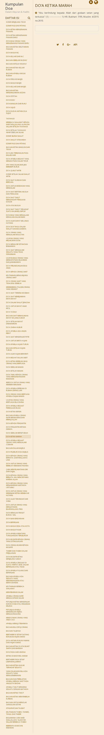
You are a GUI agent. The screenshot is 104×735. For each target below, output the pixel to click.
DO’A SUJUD (10, 107)
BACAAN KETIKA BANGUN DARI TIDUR (18, 148)
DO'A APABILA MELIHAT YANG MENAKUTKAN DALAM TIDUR (17, 160)
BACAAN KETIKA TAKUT (15, 693)
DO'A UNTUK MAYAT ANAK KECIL (16, 307)
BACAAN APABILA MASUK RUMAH (15, 74)
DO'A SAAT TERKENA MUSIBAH (17, 293)
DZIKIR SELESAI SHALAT (14, 136)
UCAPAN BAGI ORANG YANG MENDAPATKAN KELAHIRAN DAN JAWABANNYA (17, 260)
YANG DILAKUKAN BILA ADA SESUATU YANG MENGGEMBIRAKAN (16, 673)
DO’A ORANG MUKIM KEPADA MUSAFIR (17, 546)
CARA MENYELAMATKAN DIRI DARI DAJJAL (17, 470)
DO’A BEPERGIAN (12, 522)
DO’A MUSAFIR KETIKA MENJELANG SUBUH (14, 558)
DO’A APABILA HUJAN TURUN (17, 344)
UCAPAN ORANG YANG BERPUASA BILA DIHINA (15, 401)
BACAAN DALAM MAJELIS (15, 448)
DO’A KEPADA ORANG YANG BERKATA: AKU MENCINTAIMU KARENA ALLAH (17, 477)
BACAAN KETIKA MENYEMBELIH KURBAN (18, 697)
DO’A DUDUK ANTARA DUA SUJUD (16, 112)
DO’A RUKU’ (10, 100)
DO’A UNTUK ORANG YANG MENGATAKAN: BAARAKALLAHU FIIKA (16, 507)
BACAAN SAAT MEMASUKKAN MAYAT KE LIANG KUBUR (17, 317)
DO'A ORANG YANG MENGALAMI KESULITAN (15, 233)
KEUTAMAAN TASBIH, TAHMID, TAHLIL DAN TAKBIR (17, 713)
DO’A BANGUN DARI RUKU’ (16, 104)
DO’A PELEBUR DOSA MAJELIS (17, 452)
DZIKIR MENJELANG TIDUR (16, 22)
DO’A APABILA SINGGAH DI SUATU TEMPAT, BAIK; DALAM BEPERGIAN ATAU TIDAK (17, 565)
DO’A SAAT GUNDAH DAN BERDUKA (16, 181)
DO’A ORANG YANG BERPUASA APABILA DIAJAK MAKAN (18, 395)
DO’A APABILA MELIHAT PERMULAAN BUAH (15, 407)
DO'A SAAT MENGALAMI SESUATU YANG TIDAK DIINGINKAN (15, 252)
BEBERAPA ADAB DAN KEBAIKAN (14, 727)
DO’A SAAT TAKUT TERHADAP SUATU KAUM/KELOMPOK (17, 210)
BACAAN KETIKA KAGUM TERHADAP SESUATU (15, 666)
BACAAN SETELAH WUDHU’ (16, 64)
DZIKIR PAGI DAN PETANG (16, 26)
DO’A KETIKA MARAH (14, 436)
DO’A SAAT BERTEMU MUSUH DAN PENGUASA (17, 193)
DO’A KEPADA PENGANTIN (16, 423)
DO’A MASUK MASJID (14, 83)
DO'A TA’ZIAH (11, 312)
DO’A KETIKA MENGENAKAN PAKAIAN (16, 30)
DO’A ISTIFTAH (11, 96)
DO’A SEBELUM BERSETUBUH (17, 433)
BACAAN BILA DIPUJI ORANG (17, 627)
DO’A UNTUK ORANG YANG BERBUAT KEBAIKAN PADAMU (17, 464)
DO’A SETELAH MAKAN (14, 371)
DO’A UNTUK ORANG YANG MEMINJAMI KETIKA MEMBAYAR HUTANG (17, 493)
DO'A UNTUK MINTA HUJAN (16, 341)
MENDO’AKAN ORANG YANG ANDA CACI (17, 619)
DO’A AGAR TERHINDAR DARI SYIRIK (17, 500)
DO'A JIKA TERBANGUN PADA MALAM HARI (17, 154)
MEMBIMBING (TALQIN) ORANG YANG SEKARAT (18, 288)
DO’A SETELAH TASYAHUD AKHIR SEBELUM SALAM (16, 131)
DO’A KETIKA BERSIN (13, 411)
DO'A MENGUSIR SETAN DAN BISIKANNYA (17, 245)
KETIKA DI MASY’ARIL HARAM (16, 656)
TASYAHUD (10, 118)
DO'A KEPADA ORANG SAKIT (16, 272)
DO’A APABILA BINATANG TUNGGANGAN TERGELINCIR (17, 534)
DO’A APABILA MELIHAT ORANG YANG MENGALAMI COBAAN (16, 442)
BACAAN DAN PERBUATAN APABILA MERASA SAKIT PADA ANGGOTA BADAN (17, 681)
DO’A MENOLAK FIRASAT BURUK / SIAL (15, 514)
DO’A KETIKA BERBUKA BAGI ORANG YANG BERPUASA (16, 362)
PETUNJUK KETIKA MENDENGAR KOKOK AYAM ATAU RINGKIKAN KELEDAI (18, 604)
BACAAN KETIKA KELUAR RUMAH (15, 68)
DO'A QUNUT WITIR (13, 170)
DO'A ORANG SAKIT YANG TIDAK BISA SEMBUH (16, 282)
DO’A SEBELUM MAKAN (14, 367)
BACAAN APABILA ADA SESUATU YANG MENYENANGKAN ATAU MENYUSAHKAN (15, 579)
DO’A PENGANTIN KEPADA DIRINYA (16, 428)
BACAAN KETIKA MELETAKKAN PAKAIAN (17, 48)
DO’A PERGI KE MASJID (14, 79)
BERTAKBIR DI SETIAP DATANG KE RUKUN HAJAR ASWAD (17, 635)
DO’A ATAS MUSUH (13, 205)
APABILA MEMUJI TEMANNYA (17, 623)
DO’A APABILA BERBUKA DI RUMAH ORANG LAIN (16, 389)
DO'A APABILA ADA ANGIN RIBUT (16, 332)
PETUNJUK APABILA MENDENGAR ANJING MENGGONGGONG (14, 612)
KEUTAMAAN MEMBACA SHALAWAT (15, 587)
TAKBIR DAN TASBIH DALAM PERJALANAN (16, 552)
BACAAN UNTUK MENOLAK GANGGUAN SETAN (16, 703)
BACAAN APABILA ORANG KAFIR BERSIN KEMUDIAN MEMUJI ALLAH (16, 417)
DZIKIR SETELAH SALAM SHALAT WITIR (18, 175)
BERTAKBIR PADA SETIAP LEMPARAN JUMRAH (15, 660)
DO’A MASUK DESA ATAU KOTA (18, 526)
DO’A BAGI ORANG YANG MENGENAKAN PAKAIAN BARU (17, 42)
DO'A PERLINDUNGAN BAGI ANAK (16, 267)
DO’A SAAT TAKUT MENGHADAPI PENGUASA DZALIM (15, 199)
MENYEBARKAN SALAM (14, 592)
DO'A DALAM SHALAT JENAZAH (18, 302)
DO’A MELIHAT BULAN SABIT (17, 358)
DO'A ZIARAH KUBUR (14, 327)
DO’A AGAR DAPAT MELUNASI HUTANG (17, 222)
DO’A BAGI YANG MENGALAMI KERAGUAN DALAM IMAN (17, 216)
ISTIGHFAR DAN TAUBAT (15, 708)
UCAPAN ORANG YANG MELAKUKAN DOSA (15, 239)
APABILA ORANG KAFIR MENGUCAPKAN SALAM (15, 597)
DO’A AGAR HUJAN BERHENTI (17, 354)
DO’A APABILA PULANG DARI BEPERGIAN (17, 571)
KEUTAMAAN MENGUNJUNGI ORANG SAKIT (17, 276)
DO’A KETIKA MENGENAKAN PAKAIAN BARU (16, 36)
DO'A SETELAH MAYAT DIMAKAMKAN (14, 322)
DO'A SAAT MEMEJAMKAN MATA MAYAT (15, 297)
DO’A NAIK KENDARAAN (15, 518)
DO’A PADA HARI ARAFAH (15, 652)
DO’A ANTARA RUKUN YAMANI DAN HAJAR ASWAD (17, 641)
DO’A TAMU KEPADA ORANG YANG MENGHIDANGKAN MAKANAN (17, 377)
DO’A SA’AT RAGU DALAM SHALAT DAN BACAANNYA (16, 228)
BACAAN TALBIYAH (13, 631)
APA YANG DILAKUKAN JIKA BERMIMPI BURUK (16, 166)
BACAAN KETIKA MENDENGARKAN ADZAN (15, 91)
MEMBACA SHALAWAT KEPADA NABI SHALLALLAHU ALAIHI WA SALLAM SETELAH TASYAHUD (18, 124)
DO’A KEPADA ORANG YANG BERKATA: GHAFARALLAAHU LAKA (17, 458)
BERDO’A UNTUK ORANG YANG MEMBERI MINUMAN (18, 383)
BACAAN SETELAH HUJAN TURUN (15, 349)
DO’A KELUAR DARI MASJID (16, 87)
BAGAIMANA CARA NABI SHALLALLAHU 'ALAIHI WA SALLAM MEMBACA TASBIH (16, 720)
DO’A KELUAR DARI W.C (15, 56)
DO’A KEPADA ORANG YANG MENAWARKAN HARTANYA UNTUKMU (17, 485)
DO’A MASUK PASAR (13, 530)
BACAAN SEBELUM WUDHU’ (16, 60)
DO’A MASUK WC (12, 53)
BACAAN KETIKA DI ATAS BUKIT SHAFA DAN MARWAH (18, 647)
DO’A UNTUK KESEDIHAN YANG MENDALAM (18, 187)
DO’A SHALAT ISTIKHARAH (16, 140)
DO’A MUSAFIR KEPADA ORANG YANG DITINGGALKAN (18, 540)
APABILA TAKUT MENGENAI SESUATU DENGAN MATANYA (17, 688)
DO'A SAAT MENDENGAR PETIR (17, 337)
